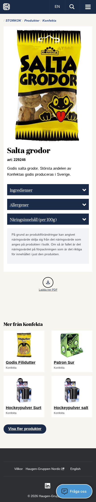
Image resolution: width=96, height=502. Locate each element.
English (75, 469)
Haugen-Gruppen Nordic (43, 469)
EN (57, 6)
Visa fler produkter (25, 429)
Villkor (18, 469)
